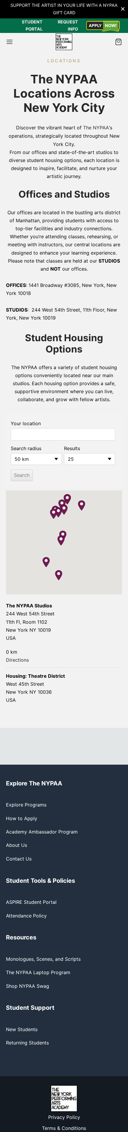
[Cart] (118, 41)
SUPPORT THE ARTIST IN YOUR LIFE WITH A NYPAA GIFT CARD (64, 9)
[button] (82, 505)
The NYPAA (96, 127)
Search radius (26, 448)
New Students (22, 1029)
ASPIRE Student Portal (31, 902)
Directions (17, 660)
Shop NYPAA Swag (27, 986)
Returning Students (27, 1043)
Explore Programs (26, 805)
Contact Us (19, 859)
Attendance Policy (26, 916)
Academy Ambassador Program (42, 832)
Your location (26, 423)
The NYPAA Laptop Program (38, 972)
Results (72, 448)
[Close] (123, 9)
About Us (16, 845)
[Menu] (9, 41)
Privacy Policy (64, 1117)
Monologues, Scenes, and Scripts (43, 959)
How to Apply (21, 818)
